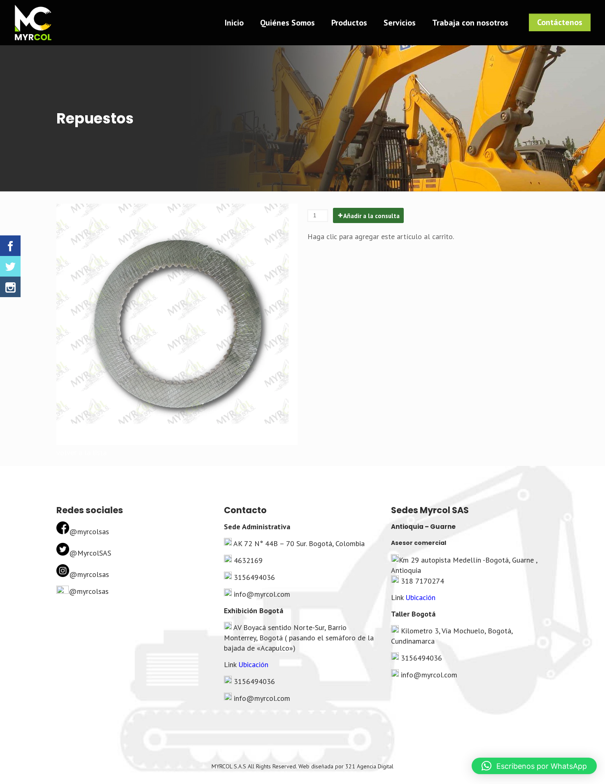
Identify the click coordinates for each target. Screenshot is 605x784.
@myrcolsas (89, 531)
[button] (534, 766)
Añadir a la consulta (371, 216)
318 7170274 (422, 581)
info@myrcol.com (262, 594)
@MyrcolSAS (90, 553)
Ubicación (253, 664)
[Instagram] (10, 287)
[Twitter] (10, 266)
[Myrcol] (32, 22)
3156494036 (254, 577)
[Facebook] (10, 245)
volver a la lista (81, 452)
